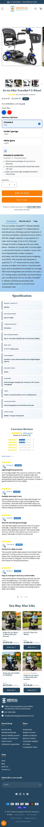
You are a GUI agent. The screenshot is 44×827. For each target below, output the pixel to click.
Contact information (23, 821)
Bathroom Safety (29, 738)
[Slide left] (2, 84)
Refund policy (20, 815)
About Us (5, 767)
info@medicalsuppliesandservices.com (19, 716)
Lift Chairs (26, 744)
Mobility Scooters (29, 732)
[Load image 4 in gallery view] (35, 83)
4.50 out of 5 (27, 433)
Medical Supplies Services (21, 812)
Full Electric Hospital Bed (10, 744)
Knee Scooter (7, 741)
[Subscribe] (39, 785)
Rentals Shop (6, 730)
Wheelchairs (27, 730)
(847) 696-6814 (34, 207)
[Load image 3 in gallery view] (27, 83)
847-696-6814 (10, 712)
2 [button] (21, 597)
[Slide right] (41, 84)
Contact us (6, 769)
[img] (6, 462)
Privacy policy (32, 815)
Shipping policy (30, 818)
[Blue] (4, 112)
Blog (3, 764)
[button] (35, 8)
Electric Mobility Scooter (10, 735)
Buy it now (22, 200)
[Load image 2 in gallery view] (18, 83)
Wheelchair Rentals (9, 732)
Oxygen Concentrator (10, 738)
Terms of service (16, 818)
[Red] (9, 112)
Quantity (5, 180)
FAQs (3, 761)
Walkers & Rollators (30, 735)
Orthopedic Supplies (30, 741)
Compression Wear (30, 747)
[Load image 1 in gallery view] (9, 83)
